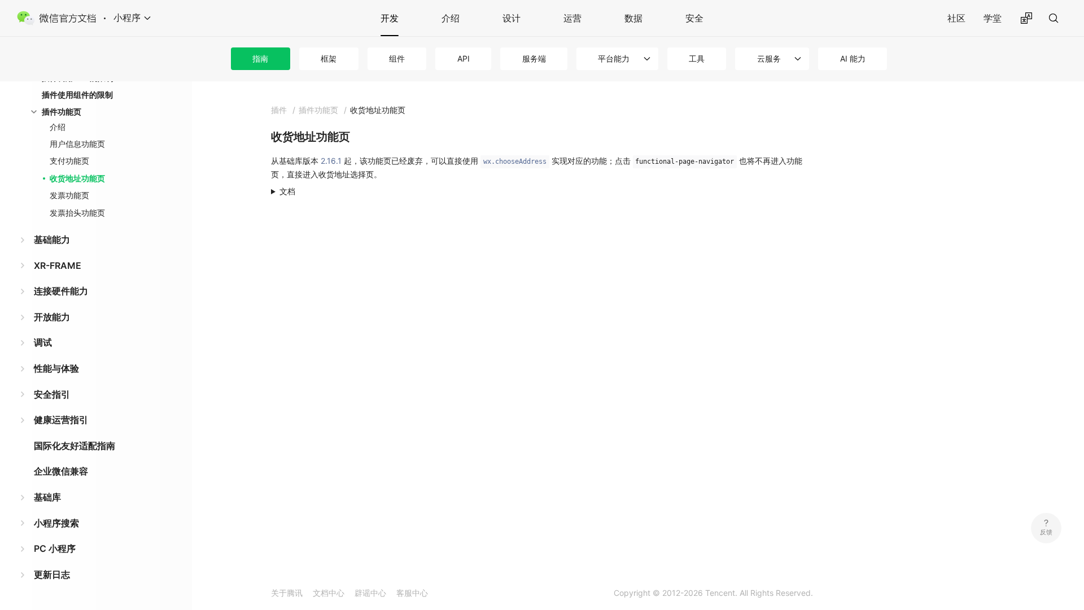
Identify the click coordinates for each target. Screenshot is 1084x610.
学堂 (993, 18)
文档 (287, 191)
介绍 (451, 18)
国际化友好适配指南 (74, 445)
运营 (572, 18)
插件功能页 (61, 111)
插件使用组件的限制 (77, 94)
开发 (390, 18)
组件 (397, 58)
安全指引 (52, 394)
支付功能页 (69, 160)
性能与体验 (56, 368)
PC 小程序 (55, 548)
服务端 (534, 58)
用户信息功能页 (77, 144)
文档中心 (328, 593)
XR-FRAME (57, 265)
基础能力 (52, 239)
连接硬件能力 (61, 291)
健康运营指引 (61, 419)
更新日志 (52, 574)
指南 (260, 58)
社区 (956, 18)
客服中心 (412, 593)
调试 (43, 342)
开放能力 (52, 317)
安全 (694, 18)
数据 (633, 18)
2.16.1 (331, 160)
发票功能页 (69, 195)
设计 (511, 18)
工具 (697, 58)
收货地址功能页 (77, 178)
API (463, 58)
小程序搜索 (56, 523)
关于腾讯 (287, 593)
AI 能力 (853, 58)
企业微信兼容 (61, 471)
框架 (328, 58)
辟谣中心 (370, 593)
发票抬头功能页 (77, 212)
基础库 (47, 497)
